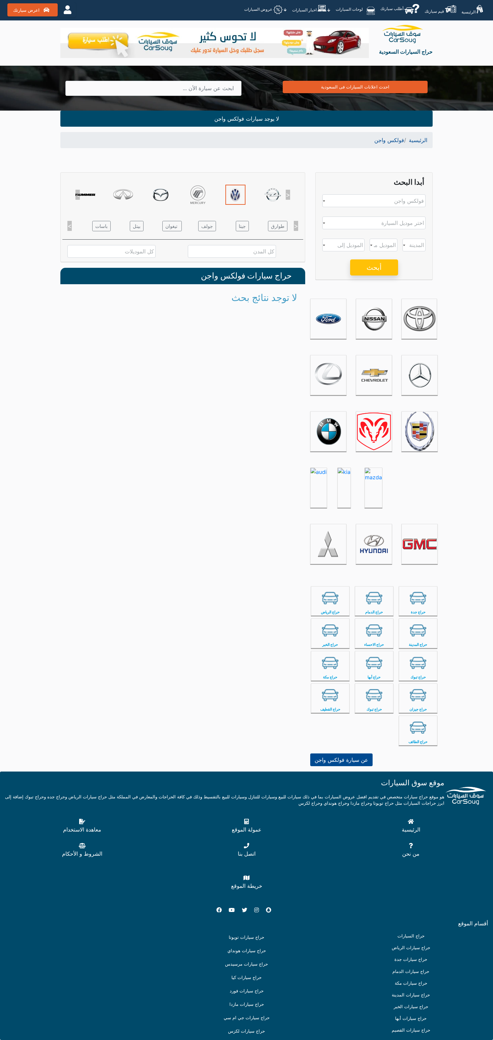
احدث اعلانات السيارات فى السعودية (355, 86)
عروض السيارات (258, 9)
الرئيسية (469, 11)
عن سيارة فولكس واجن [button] (341, 759)
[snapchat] (271, 910)
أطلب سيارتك (392, 8)
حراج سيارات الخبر (411, 1006)
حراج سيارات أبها (411, 1018)
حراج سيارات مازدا (246, 1004)
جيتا (242, 226)
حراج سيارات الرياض (411, 947)
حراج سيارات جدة (410, 959)
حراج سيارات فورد (247, 990)
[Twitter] (247, 910)
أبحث (374, 267)
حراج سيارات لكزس (246, 1031)
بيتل (137, 226)
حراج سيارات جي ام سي (247, 1017)
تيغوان (172, 226)
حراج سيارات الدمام (410, 971)
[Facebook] (221, 910)
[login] (67, 9)
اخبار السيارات (305, 9)
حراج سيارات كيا (246, 977)
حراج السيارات (411, 935)
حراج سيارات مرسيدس (246, 964)
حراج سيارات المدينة (411, 994)
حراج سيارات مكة (411, 983)
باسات (101, 226)
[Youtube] (234, 910)
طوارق (277, 226)
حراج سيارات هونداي (246, 950)
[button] (77, 195)
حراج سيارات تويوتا (246, 937)
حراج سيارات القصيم (411, 1030)
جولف (207, 226)
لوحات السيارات (350, 9)
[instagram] (259, 910)
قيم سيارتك (435, 11)
